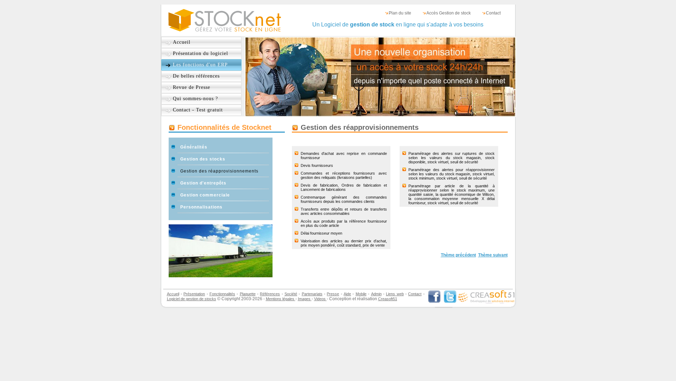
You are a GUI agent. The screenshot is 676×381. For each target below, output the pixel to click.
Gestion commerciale (205, 195)
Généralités (193, 147)
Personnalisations (201, 207)
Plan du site (400, 13)
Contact (493, 13)
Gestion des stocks (202, 159)
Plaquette (248, 294)
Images (305, 299)
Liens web (394, 294)
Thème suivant (493, 255)
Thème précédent (458, 255)
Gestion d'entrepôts (203, 183)
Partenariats (312, 294)
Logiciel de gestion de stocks (191, 299)
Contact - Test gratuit (198, 110)
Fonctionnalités (222, 294)
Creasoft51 (387, 299)
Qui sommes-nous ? (195, 98)
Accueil (181, 42)
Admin (376, 294)
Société (290, 294)
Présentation (194, 294)
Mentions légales (280, 299)
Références (270, 294)
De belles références (196, 76)
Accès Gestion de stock (448, 13)
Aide (347, 294)
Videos (320, 299)
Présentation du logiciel (200, 53)
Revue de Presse (191, 87)
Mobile (361, 294)
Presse (333, 294)
